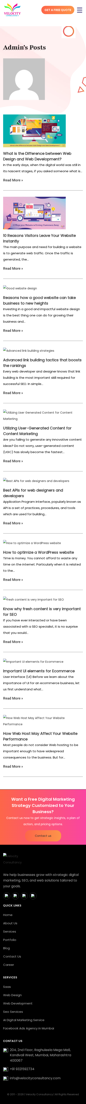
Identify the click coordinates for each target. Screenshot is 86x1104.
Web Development (18, 1003)
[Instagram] (15, 895)
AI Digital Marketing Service (23, 1020)
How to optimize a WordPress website (38, 552)
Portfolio (9, 940)
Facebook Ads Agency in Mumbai (28, 1028)
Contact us (43, 836)
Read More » (13, 180)
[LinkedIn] (24, 895)
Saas (7, 987)
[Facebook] (6, 895)
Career (8, 965)
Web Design (12, 995)
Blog (6, 948)
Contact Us (12, 956)
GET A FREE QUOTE (57, 10)
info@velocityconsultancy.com (35, 1078)
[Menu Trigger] (79, 10)
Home (8, 915)
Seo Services (13, 1011)
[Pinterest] (33, 895)
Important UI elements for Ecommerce (39, 671)
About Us (10, 923)
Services (9, 931)
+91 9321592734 (22, 1069)
